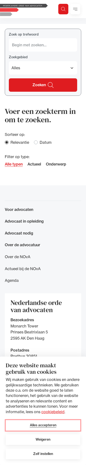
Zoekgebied (18, 57)
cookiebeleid (52, 411)
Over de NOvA (17, 256)
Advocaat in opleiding (24, 221)
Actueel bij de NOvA (23, 268)
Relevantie (20, 142)
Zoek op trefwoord (24, 34)
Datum (46, 142)
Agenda (12, 280)
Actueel (34, 164)
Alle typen (14, 164)
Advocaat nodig (19, 233)
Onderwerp (56, 164)
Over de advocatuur (22, 244)
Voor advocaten (19, 209)
